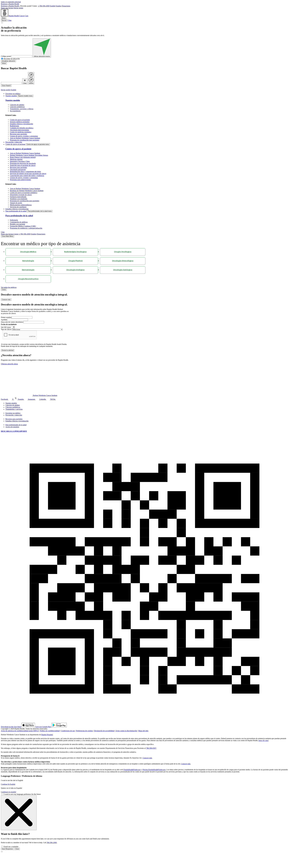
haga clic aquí (263, 740)
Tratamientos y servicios (14, 409)
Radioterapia (14, 126)
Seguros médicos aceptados (19, 122)
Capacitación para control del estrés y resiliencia (27, 176)
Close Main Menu (7, 236)
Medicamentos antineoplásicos (21, 205)
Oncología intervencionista (19, 130)
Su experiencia (15, 111)
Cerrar (4, 289)
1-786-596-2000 (43, 6)
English (52, 6)
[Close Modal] (19, 812)
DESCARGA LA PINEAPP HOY (14, 431)
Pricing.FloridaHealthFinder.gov (154, 770)
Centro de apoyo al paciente (20, 120)
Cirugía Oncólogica (122, 252)
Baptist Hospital (47, 735)
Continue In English (8, 784)
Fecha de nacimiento (9, 324)
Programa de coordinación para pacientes (24, 140)
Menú (3, 18)
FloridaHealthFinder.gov (132, 770)
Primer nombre (6, 317)
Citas (9, 20)
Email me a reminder (11, 847)
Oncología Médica (28, 252)
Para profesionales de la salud (15, 211)
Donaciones (66, 6)
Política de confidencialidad (50, 731)
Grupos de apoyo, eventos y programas (24, 136)
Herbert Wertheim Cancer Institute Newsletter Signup (29, 155)
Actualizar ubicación (8, 61)
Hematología (28, 261)
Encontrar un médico (12, 94)
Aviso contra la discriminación (126, 731)
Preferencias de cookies (84, 731)
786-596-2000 (52, 843)
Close (17, 849)
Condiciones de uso (68, 731)
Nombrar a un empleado (18, 199)
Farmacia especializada (18, 197)
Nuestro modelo (11, 96)
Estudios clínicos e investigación (21, 124)
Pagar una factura (7, 8)
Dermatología (28, 270)
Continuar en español (8, 792)
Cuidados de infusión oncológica (21, 128)
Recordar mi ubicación (12, 59)
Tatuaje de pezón (16, 203)
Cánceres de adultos (17, 105)
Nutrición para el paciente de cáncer (22, 165)
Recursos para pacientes (18, 134)
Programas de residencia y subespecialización (26, 228)
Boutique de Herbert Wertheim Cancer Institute (26, 191)
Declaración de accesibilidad (104, 731)
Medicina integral (16, 159)
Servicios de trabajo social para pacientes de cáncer (28, 174)
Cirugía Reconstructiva (28, 279)
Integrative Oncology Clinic (20, 161)
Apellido (4, 320)
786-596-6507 (151, 748)
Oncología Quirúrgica (122, 270)
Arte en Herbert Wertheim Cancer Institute (25, 138)
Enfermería (14, 220)
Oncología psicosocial (18, 169)
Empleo (58, 6)
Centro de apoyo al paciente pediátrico (23, 193)
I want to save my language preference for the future (22, 794)
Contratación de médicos (19, 222)
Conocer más (6, 299)
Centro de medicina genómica (20, 132)
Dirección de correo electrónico (12, 322)
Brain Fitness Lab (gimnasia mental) (23, 157)
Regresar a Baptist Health (10, 4)
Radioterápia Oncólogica (75, 252)
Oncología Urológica (75, 270)
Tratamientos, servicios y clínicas (21, 109)
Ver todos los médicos (8, 287)
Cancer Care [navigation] (23, 16)
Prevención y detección (13, 142)
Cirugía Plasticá (75, 261)
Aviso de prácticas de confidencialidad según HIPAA (20, 731)
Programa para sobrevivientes (20, 180)
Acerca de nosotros (12, 427)
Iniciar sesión (18, 8)
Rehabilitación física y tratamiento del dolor (25, 171)
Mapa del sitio (143, 731)
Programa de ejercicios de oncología (23, 163)
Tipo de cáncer (6, 329)
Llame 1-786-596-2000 (22, 234)
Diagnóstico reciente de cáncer (21, 195)
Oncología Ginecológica (122, 261)
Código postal (6, 56)
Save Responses (7, 849)
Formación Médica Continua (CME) (23, 226)
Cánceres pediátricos (17, 107)
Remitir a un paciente (17, 224)
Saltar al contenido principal (11, 2)
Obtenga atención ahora (9, 364)
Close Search (6, 85)
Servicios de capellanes (18, 207)
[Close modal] (2, 851)
